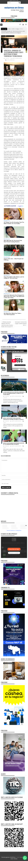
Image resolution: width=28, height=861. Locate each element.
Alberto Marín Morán (17, 58)
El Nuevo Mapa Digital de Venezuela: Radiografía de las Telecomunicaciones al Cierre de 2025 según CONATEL (14, 393)
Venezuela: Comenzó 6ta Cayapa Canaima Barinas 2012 (21, 323)
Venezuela (12, 60)
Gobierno (3, 379)
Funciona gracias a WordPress (8, 857)
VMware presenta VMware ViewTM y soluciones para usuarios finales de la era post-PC (7, 324)
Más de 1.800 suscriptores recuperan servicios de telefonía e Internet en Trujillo (13, 418)
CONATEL (5, 397)
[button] (25, 858)
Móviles (7, 379)
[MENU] (1, 25)
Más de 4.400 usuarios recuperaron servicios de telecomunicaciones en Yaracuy (13, 443)
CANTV (8, 60)
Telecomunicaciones (10, 36)
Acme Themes (14, 858)
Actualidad (3, 36)
